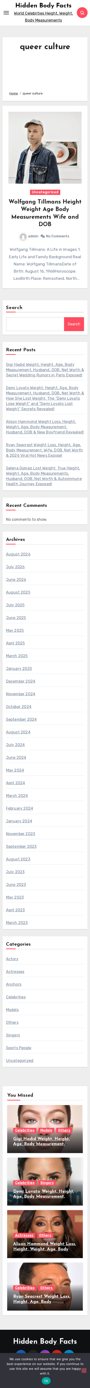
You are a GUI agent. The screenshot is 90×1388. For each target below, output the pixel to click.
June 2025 (16, 617)
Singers (13, 1035)
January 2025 (19, 668)
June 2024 (16, 757)
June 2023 (16, 884)
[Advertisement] (45, 70)
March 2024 (17, 795)
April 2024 (15, 783)
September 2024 (21, 719)
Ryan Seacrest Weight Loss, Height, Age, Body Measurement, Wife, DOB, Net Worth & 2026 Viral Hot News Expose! (44, 450)
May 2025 (15, 630)
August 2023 (18, 859)
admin (33, 236)
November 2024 (21, 694)
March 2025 (17, 656)
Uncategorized (45, 192)
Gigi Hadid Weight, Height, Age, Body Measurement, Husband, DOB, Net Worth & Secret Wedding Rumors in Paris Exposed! (45, 369)
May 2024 (15, 770)
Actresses (15, 971)
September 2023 (21, 846)
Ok (46, 1381)
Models (12, 1009)
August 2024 (18, 732)
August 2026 (18, 554)
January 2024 (19, 821)
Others (12, 1022)
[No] (84, 1370)
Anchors (13, 984)
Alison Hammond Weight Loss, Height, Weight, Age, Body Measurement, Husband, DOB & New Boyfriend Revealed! (45, 426)
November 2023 (20, 834)
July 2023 (15, 872)
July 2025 (15, 605)
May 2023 (15, 897)
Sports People (18, 1048)
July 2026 (15, 567)
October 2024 (18, 706)
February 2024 (19, 808)
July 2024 (15, 745)
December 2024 (21, 681)
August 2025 (18, 592)
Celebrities (16, 997)
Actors (12, 959)
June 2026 (16, 579)
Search (14, 307)
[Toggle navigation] (6, 13)
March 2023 (17, 922)
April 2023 (15, 910)
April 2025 (15, 643)
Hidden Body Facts (43, 6)
